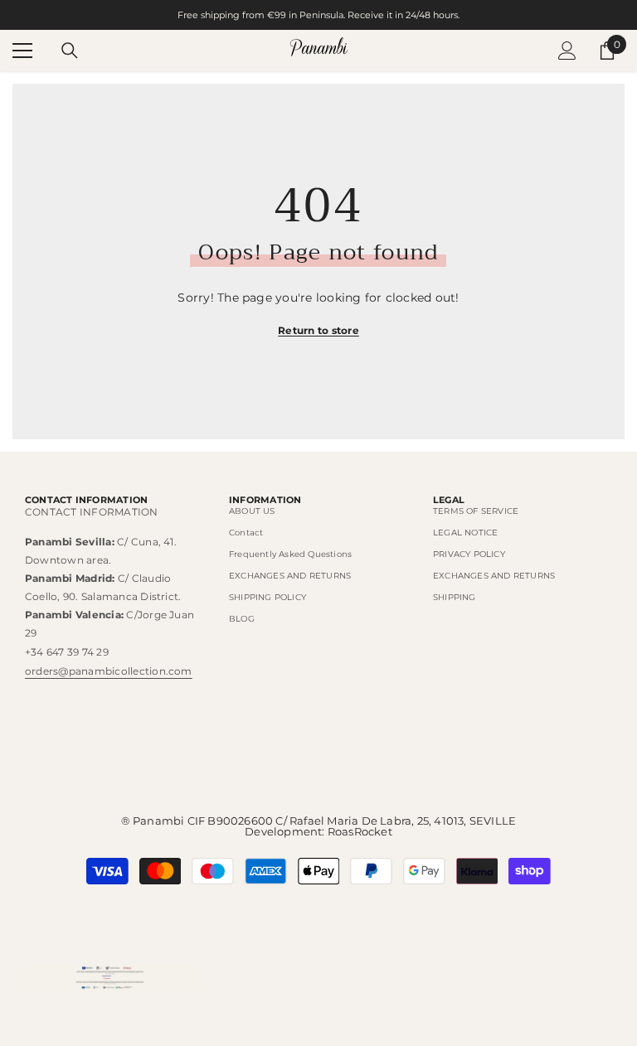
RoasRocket (360, 831)
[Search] (70, 51)
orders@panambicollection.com (108, 671)
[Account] (567, 50)
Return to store (318, 330)
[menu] (22, 51)
